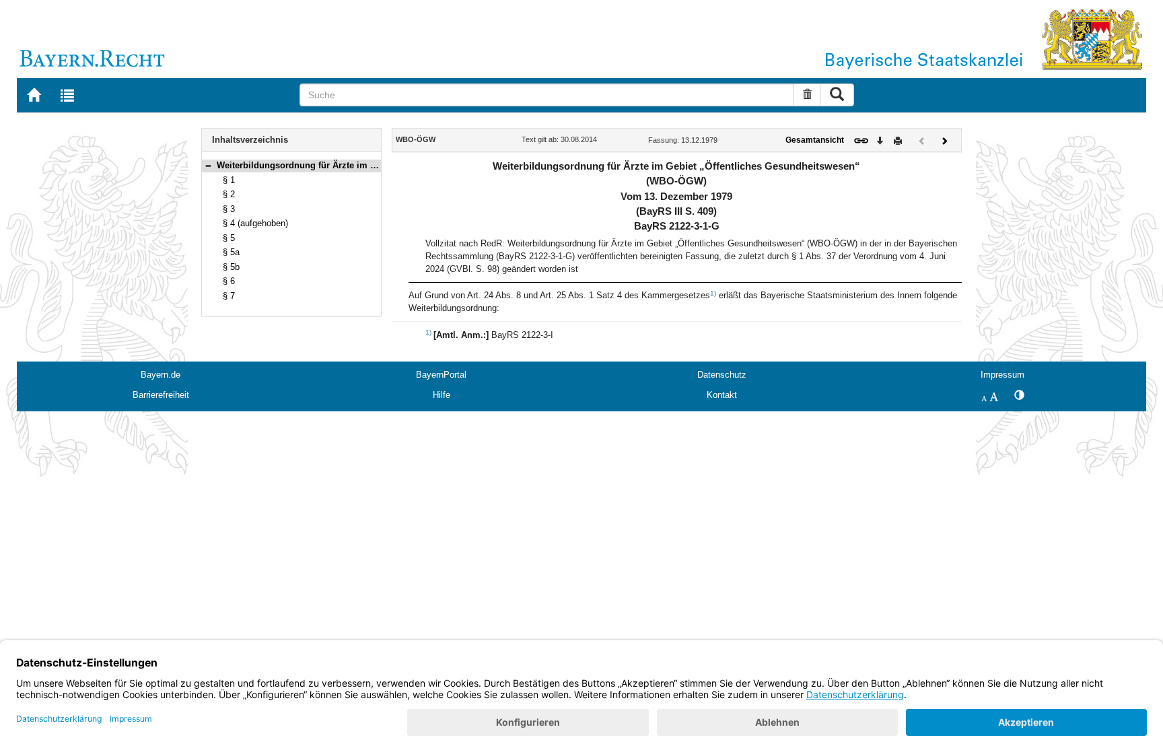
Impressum (1002, 375)
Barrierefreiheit (161, 395)
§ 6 (229, 281)
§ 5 (229, 238)
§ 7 (229, 296)
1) (713, 293)
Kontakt (722, 395)
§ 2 (229, 194)
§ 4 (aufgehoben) (255, 223)
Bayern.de (160, 375)
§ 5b (231, 267)
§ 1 (229, 180)
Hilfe (441, 395)
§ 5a (231, 252)
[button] (208, 165)
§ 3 (229, 209)
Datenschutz (721, 375)
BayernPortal (441, 375)
